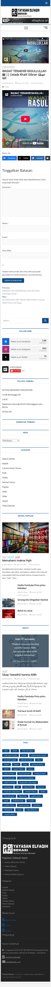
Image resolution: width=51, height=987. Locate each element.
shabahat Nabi (18, 801)
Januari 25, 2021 (23, 83)
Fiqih (4, 473)
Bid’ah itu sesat (25, 610)
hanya (30, 769)
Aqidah (5, 463)
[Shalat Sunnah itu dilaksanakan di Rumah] (8, 724)
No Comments (38, 83)
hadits (6, 769)
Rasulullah (22, 796)
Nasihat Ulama (8, 482)
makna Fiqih (28, 787)
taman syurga (24, 805)
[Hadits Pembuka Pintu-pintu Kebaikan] (8, 588)
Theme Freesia (29, 974)
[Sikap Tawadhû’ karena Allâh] (25, 650)
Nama (5, 223)
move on (41, 787)
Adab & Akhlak (8, 459)
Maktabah (6, 906)
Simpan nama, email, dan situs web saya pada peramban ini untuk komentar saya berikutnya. (22, 273)
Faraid (16, 764)
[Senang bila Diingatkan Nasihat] (8, 602)
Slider (4, 491)
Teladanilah (8, 810)
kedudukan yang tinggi (28, 782)
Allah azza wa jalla (10, 755)
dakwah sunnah (26, 760)
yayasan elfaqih (9, 814)
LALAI (5, 399)
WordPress (38, 974)
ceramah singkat (10, 760)
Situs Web (6, 250)
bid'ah (24, 755)
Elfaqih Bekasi (8, 974)
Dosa (39, 760)
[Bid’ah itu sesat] (8, 613)
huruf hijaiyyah (24, 773)
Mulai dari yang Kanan (12, 791)
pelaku (43, 791)
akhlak (15, 751)
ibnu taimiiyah (9, 778)
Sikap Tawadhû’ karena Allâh (19, 674)
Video (7, 87)
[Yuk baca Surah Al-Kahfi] (8, 714)
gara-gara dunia (37, 764)
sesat (6, 801)
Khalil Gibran (8, 83)
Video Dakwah (8, 67)
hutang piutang (40, 773)
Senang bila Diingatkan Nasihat (33, 599)
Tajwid (5, 501)
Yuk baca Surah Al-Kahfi (29, 711)
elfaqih (6, 764)
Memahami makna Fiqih (17, 560)
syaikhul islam (9, 805)
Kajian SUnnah (9, 782)
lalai (17, 787)
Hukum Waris (9, 773)
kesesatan (8, 787)
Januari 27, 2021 (21, 564)
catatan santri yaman (38, 755)
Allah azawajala (27, 751)
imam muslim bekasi (26, 778)
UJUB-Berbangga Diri (11, 394)
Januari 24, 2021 (36, 592)
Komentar (7, 187)
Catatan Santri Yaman (11, 468)
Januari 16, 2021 (36, 604)
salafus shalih (36, 796)
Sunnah (31, 801)
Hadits (5, 477)
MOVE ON (7, 412)
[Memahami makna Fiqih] (25, 537)
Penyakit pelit (9, 796)
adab (6, 751)
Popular (5, 487)
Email (5, 237)
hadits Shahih (18, 769)
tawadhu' (37, 805)
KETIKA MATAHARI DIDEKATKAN (17, 390)
